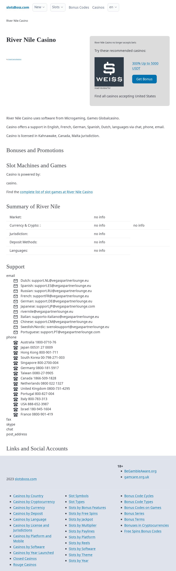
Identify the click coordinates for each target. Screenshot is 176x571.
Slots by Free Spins (83, 513)
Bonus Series (134, 513)
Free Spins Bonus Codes (142, 531)
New (37, 7)
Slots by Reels (79, 543)
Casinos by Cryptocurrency (34, 501)
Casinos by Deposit (28, 513)
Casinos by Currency (29, 507)
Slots (55, 7)
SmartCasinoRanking (14, 59)
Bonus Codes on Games (142, 507)
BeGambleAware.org (140, 471)
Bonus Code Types (138, 501)
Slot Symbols (79, 496)
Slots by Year (79, 560)
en (111, 7)
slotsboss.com (26, 479)
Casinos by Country (28, 496)
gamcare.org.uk (136, 477)
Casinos (98, 7)
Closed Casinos (25, 558)
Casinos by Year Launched (33, 552)
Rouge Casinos (24, 564)
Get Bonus (144, 79)
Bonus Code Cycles (138, 496)
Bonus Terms (134, 519)
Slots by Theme (80, 555)
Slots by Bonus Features (87, 507)
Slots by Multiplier (83, 525)
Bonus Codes (79, 7)
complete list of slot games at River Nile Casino (56, 192)
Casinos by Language (29, 519)
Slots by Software (82, 549)
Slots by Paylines (82, 531)
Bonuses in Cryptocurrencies (146, 525)
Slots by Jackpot (81, 519)
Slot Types (77, 501)
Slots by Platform (82, 537)
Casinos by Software (29, 547)
